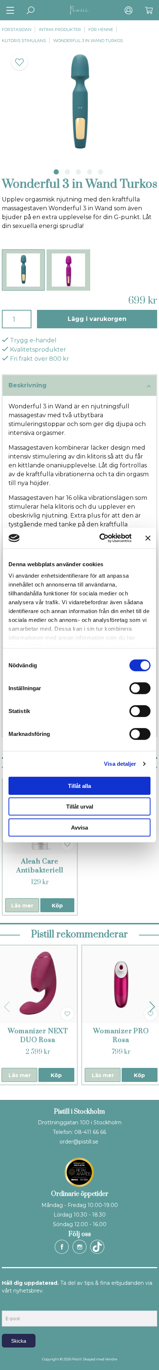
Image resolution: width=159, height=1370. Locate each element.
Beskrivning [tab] (28, 385)
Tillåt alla (79, 785)
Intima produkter (60, 29)
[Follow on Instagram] (79, 1246)
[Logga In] (128, 10)
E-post (9, 1304)
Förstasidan (16, 29)
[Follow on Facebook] (61, 1246)
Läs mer (22, 905)
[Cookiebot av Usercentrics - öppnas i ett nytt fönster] (100, 538)
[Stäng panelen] (147, 538)
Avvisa (79, 827)
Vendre (111, 1359)
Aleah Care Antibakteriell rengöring (39, 870)
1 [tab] (56, 171)
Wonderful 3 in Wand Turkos (88, 40)
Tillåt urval (79, 806)
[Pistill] (79, 10)
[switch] (139, 688)
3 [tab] (78, 171)
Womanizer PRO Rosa (121, 1035)
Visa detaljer (120, 764)
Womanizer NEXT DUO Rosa (38, 1035)
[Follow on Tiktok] (97, 1246)
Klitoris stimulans (24, 40)
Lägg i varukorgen (97, 318)
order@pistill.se (79, 1141)
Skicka (18, 1341)
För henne (100, 29)
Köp (57, 905)
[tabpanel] (79, 104)
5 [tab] (100, 171)
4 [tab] (89, 171)
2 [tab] (67, 171)
